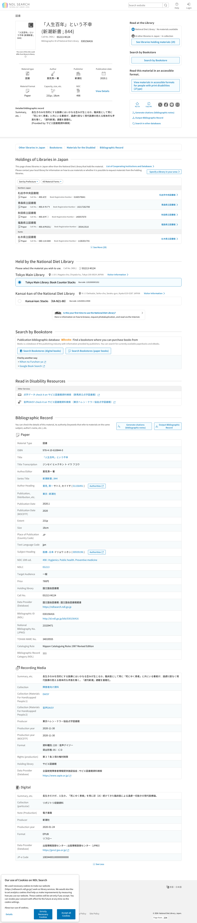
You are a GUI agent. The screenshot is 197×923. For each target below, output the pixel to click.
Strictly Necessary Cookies (43, 914)
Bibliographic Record (111, 147)
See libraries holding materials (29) (155, 42)
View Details (102, 91)
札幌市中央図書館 (167, 194)
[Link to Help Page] (25, 56)
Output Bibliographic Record (149, 117)
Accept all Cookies (66, 914)
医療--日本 (48, 552)
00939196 (78, 552)
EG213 (46, 567)
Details (9, 914)
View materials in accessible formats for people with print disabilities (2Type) (154, 85)
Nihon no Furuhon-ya (32, 361)
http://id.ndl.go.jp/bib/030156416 (61, 618)
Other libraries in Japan (32, 147)
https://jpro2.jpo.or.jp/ (55, 850)
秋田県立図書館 (168, 214)
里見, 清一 (48, 485)
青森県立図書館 (168, 204)
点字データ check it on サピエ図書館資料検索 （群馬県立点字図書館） (60, 394)
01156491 (78, 485)
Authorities (95, 485)
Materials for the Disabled (81, 147)
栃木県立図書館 (168, 238)
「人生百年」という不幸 (55, 457)
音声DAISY (48, 707)
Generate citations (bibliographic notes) (154, 112)
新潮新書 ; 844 (50, 478)
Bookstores (56, 147)
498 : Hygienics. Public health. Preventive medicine (70, 560)
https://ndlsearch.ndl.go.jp (57, 606)
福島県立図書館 (168, 224)
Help (177, 7)
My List (137, 106)
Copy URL (149, 106)
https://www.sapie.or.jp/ (56, 775)
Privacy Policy (79, 913)
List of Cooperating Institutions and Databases (129, 166)
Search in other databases (148, 123)
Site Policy (94, 913)
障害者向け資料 (51, 687)
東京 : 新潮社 (49, 493)
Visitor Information (116, 274)
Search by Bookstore (155, 60)
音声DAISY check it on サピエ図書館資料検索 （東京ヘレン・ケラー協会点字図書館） (68, 402)
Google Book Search (31, 366)
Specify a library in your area (163, 171)
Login (189, 7)
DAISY (46, 694)
